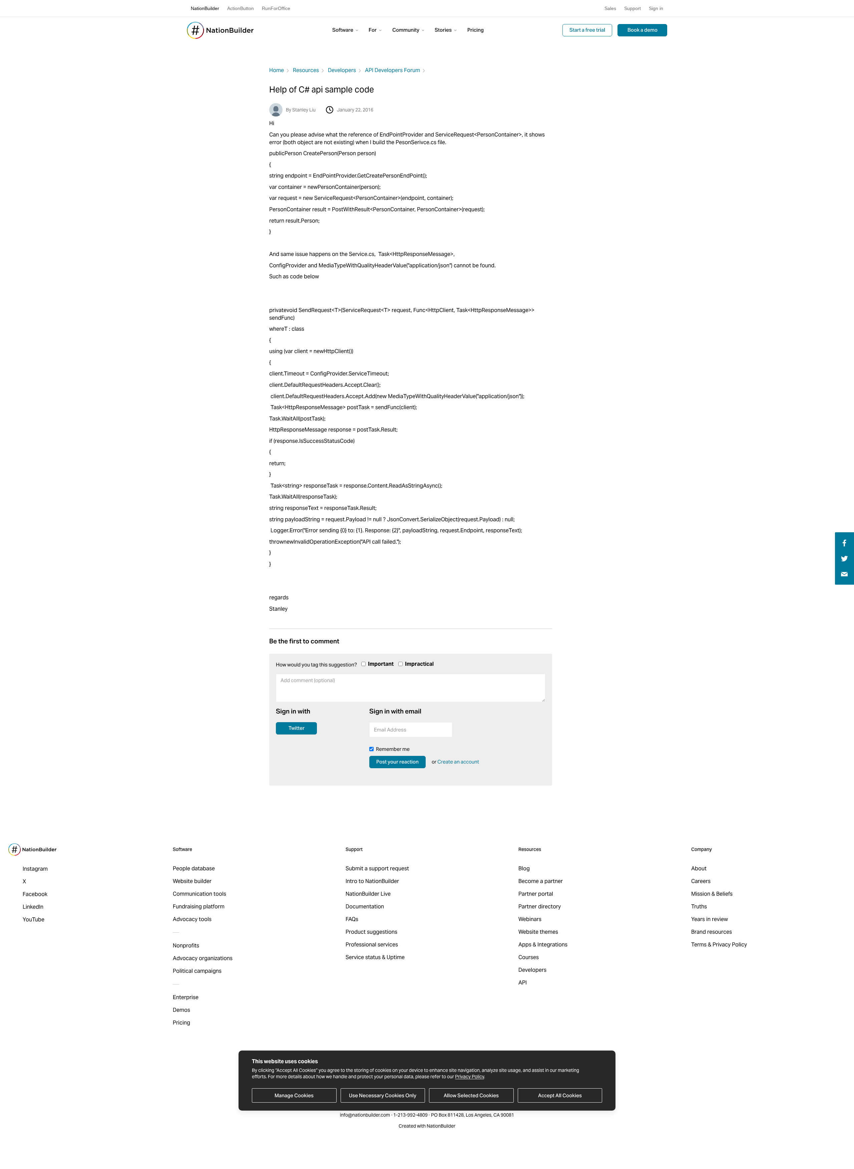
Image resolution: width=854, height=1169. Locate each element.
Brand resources (711, 931)
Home (276, 70)
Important (381, 663)
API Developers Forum (392, 70)
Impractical (419, 663)
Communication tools (199, 893)
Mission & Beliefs (712, 893)
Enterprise (185, 997)
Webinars (529, 919)
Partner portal (535, 893)
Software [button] (343, 30)
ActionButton (240, 8)
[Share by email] (844, 573)
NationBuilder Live (368, 893)
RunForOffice (276, 8)
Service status (363, 957)
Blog (524, 868)
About (699, 868)
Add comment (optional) (304, 696)
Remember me (393, 749)
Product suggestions (371, 931)
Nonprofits (186, 945)
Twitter (297, 728)
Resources (306, 70)
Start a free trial (587, 30)
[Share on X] (844, 558)
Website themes (538, 931)
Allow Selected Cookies (471, 1095)
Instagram (35, 868)
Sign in (656, 8)
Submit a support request (377, 868)
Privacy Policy (469, 1077)
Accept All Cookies (560, 1095)
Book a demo (642, 30)
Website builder (192, 881)
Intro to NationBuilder (372, 881)
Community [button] (406, 30)
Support (632, 8)
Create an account (458, 762)
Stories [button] (444, 30)
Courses (528, 957)
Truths (699, 906)
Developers (342, 70)
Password (474, 731)
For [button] (373, 30)
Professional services (372, 944)
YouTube (33, 919)
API (522, 982)
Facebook (35, 894)
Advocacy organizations (203, 958)
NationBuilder (205, 8)
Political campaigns (197, 970)
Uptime (396, 957)
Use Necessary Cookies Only (382, 1095)
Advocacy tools (192, 919)
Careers (701, 881)
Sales (610, 8)
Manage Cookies (294, 1095)
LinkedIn (33, 906)
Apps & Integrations (542, 944)
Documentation (365, 906)
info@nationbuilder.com (365, 1115)
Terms (699, 944)
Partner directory (539, 906)
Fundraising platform (199, 906)
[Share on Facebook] (843, 542)
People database (194, 868)
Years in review (709, 919)
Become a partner (540, 881)
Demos (181, 1009)
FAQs (352, 919)
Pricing (475, 30)
